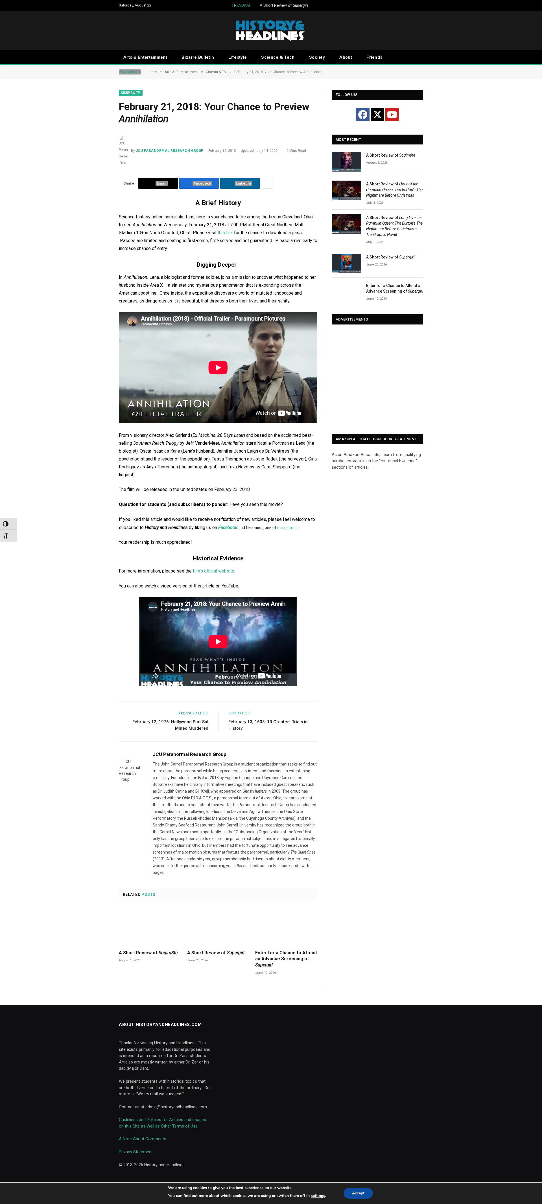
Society (317, 57)
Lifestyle (237, 57)
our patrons (287, 527)
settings (318, 1195)
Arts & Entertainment (145, 57)
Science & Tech (277, 57)
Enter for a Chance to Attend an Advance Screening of (286, 959)
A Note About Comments (142, 1138)
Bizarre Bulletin (198, 57)
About (345, 57)
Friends (374, 57)
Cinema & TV (130, 92)
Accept (358, 1193)
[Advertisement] (377, 380)
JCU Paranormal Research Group (170, 151)
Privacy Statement (136, 1151)
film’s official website (213, 571)
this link (225, 232)
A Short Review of (284, 5)
